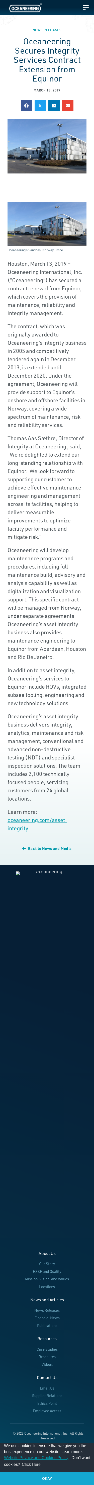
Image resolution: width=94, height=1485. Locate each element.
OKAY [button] (47, 1479)
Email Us (47, 1388)
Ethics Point (47, 1403)
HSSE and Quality (47, 1271)
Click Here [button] (31, 1464)
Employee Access (47, 1410)
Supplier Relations (47, 1395)
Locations (47, 1286)
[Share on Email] (67, 105)
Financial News (47, 1318)
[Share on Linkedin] (54, 105)
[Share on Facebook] (26, 105)
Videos (47, 1364)
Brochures (47, 1356)
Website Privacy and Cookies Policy (36, 1458)
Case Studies (47, 1349)
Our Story (47, 1263)
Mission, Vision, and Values (47, 1279)
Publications (47, 1325)
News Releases (47, 30)
